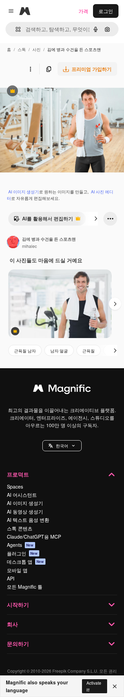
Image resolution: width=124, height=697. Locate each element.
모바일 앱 (17, 570)
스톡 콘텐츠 (19, 528)
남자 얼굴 (59, 350)
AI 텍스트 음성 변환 (28, 519)
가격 (83, 11)
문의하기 (18, 644)
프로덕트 (18, 474)
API (10, 578)
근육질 (88, 350)
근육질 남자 (25, 350)
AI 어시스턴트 (22, 494)
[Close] (114, 686)
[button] (62, 445)
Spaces (15, 486)
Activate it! (93, 686)
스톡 (22, 49)
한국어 (62, 445)
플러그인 (22, 553)
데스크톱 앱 (25, 561)
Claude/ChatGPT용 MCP (34, 536)
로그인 (106, 11)
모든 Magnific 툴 (24, 586)
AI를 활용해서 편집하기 (43, 220)
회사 (12, 624)
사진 (36, 49)
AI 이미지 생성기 (23, 191)
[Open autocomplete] (15, 29)
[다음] (96, 219)
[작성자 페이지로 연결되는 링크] (13, 243)
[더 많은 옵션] (30, 69)
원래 (39, 91)
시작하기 (18, 605)
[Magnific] (62, 390)
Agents (20, 544)
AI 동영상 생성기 (25, 511)
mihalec (29, 246)
